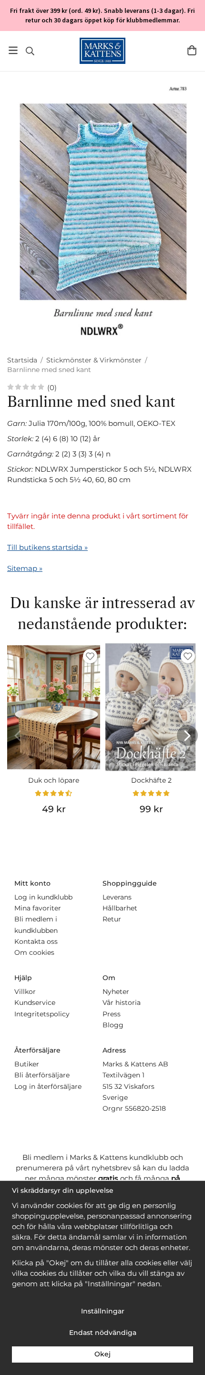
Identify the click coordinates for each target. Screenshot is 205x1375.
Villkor (25, 991)
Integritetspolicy (42, 1014)
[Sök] (29, 51)
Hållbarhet (119, 908)
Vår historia (121, 1002)
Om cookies (34, 952)
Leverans (117, 897)
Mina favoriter (37, 908)
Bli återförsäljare (42, 1075)
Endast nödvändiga (102, 1332)
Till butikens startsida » (47, 547)
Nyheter (115, 991)
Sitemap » (24, 568)
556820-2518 (145, 1108)
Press (111, 1014)
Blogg (112, 1025)
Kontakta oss (36, 941)
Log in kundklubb (43, 897)
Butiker (26, 1064)
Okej (102, 1354)
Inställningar (102, 1311)
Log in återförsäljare (48, 1086)
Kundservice (34, 1002)
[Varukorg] (192, 50)
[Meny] (13, 50)
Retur (111, 919)
